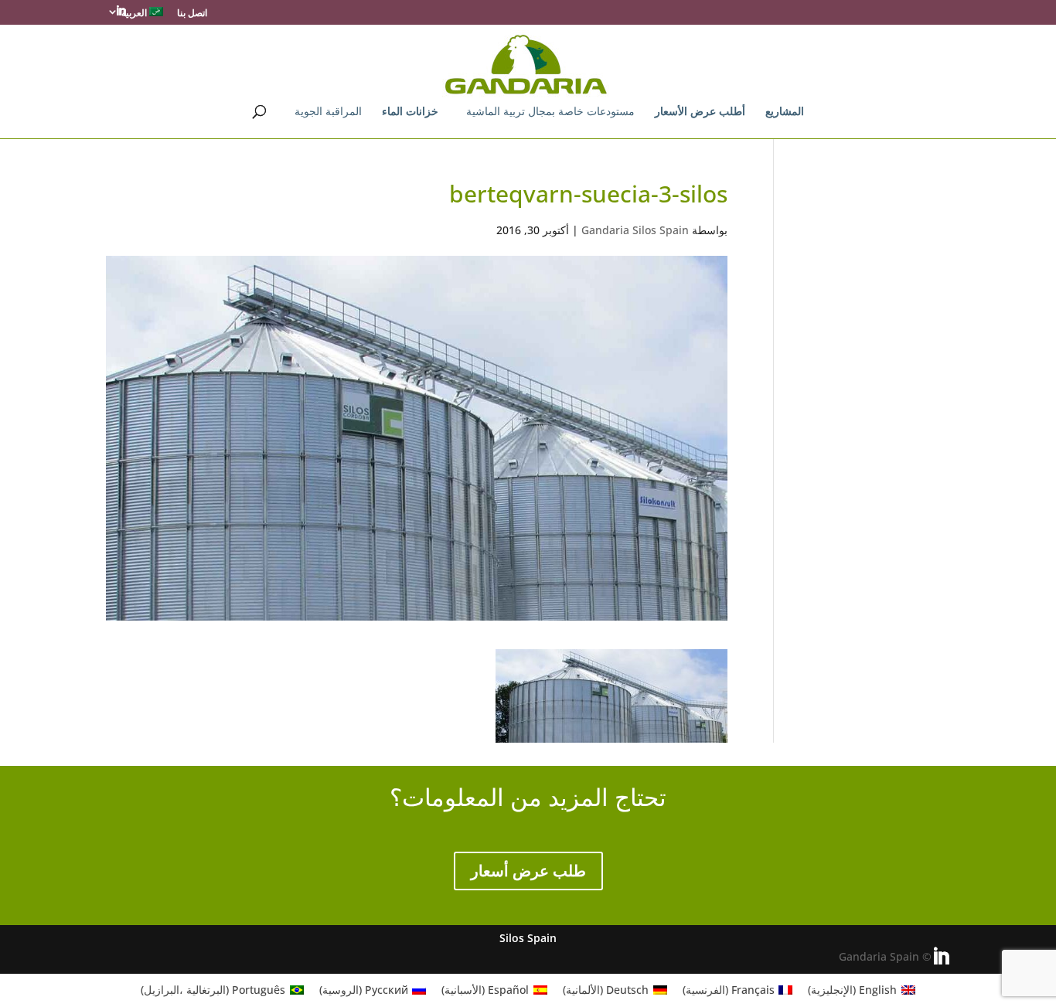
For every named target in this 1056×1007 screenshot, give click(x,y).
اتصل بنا (192, 14)
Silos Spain (528, 937)
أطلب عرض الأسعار (700, 112)
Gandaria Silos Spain (635, 230)
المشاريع (784, 112)
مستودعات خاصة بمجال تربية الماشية (550, 112)
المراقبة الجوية (328, 112)
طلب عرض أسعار (528, 870)
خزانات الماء (410, 112)
